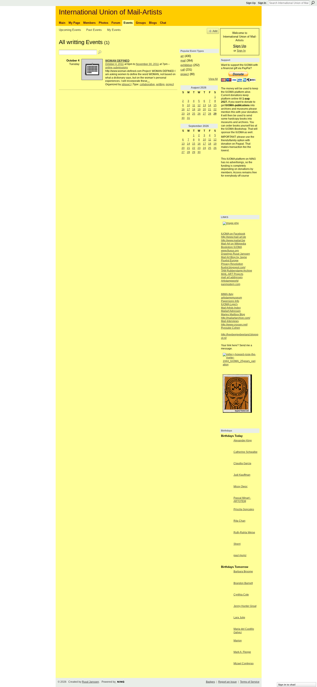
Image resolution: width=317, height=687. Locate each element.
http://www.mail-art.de (233, 236)
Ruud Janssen (90, 681)
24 (188, 113)
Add (215, 31)
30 (183, 118)
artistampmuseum (231, 297)
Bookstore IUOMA (231, 247)
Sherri (237, 543)
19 (199, 109)
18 (193, 109)
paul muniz (240, 555)
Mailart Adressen (231, 311)
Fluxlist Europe (230, 260)
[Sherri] (226, 547)
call (182, 69)
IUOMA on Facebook (233, 233)
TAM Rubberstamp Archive (236, 270)
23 (183, 113)
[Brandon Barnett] (226, 587)
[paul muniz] (226, 559)
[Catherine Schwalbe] (226, 455)
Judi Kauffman (242, 474)
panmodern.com (230, 284)
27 (204, 113)
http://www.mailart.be (233, 240)
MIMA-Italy (227, 294)
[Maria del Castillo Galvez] (226, 632)
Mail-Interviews (230, 321)
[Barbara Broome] (226, 575)
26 (199, 113)
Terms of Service (249, 681)
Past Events (94, 30)
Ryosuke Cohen (230, 327)
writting (160, 84)
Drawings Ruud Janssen (235, 253)
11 (193, 105)
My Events (114, 30)
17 (188, 109)
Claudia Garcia (242, 463)
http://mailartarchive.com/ (235, 317)
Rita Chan (239, 520)
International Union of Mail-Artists (110, 12)
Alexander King (243, 440)
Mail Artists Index (231, 307)
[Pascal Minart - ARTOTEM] (226, 501)
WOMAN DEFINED (117, 60)
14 (209, 105)
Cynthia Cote (241, 594)
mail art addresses (232, 277)
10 (188, 105)
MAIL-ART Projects (232, 274)
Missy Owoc (241, 486)
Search (313, 3)
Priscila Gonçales (244, 509)
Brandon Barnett (243, 583)
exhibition (186, 65)
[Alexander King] (226, 444)
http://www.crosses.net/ (234, 324)
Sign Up (251, 3)
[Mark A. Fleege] (226, 656)
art (182, 56)
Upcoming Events (70, 30)
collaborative (147, 84)
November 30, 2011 (147, 64)
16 (183, 109)
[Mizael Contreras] (226, 667)
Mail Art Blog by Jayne (234, 257)
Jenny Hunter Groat (245, 606)
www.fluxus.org (230, 250)
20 (204, 109)
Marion (238, 640)
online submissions (116, 67)
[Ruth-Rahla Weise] (226, 536)
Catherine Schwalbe (245, 451)
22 (215, 109)
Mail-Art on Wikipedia (233, 243)
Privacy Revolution (232, 263)
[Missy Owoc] (226, 490)
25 (193, 113)
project (170, 84)
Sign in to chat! (287, 684)
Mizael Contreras (244, 663)
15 (215, 105)
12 (199, 105)
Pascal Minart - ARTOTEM (242, 499)
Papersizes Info (230, 301)
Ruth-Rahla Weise (244, 532)
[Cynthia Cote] (226, 598)
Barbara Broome (243, 571)
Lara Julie (239, 617)
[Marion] (226, 644)
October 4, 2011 (114, 64)
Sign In (262, 3)
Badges (210, 681)
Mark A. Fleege (242, 652)
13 (204, 105)
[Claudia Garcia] (226, 467)
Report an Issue (227, 681)
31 (188, 118)
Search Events (100, 52)
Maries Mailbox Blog (233, 314)
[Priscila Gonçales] (226, 513)
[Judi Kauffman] (226, 478)
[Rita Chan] (226, 524)
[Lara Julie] (226, 621)
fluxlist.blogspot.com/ (233, 267)
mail (183, 60)
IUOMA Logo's (229, 304)
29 (215, 113)
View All (213, 79)
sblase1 (126, 84)
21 (209, 109)
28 (209, 113)
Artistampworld (230, 280)
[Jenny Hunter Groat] (226, 610)
